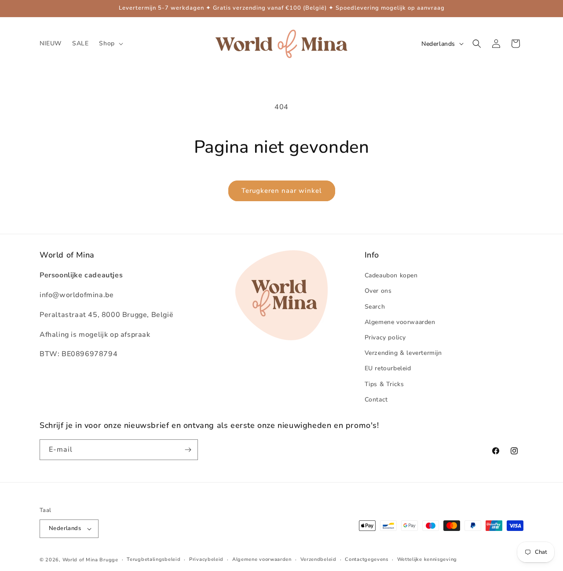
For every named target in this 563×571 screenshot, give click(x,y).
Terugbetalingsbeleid (153, 559)
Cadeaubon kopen (391, 275)
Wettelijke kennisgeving (427, 559)
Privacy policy (385, 337)
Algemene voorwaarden (400, 322)
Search (375, 306)
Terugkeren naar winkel (281, 190)
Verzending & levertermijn (403, 353)
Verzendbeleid (318, 559)
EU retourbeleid (388, 368)
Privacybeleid (206, 559)
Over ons (378, 291)
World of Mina (80, 559)
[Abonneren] (187, 449)
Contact (376, 399)
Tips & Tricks (384, 384)
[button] (110, 43)
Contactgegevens (366, 559)
